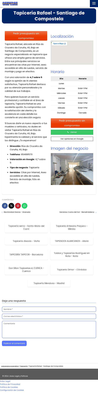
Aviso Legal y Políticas (19, 376)
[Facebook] (5, 206)
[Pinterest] (18, 206)
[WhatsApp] (24, 206)
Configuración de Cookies (12, 390)
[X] (11, 206)
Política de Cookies (9, 387)
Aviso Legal (5, 381)
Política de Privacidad (10, 384)
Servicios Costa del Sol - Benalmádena (77, 212)
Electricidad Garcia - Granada (17, 212)
